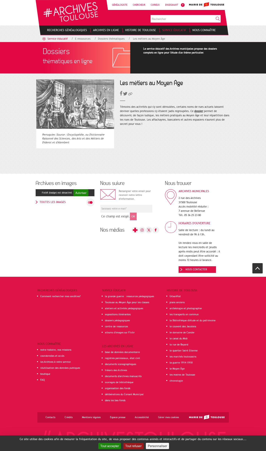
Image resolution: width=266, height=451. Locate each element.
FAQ (42, 380)
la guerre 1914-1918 (181, 362)
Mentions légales (91, 417)
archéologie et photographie (186, 308)
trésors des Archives (116, 370)
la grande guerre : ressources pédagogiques (129, 296)
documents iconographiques (120, 364)
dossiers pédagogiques (117, 320)
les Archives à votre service (55, 361)
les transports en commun (184, 314)
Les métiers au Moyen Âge (149, 38)
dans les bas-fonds (115, 400)
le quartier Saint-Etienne (184, 350)
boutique (45, 374)
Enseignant (171, 5)
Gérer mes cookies (168, 417)
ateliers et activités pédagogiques (124, 308)
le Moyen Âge (177, 368)
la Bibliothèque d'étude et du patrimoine (193, 320)
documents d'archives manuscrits (123, 376)
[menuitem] (67, 30)
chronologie (176, 380)
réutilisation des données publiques (60, 368)
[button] (130, 94)
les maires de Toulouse (182, 374)
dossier (198, 111)
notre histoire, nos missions (55, 349)
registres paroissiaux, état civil (122, 358)
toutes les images (53, 202)
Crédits (69, 417)
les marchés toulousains (183, 356)
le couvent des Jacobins (183, 326)
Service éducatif (58, 38)
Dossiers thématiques (111, 38)
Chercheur (139, 5)
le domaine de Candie (182, 332)
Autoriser (80, 193)
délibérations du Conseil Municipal (124, 394)
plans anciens (177, 302)
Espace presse (117, 417)
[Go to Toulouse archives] (70, 12)
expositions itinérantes (118, 314)
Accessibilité (142, 417)
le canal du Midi (179, 338)
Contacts (50, 417)
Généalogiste (119, 5)
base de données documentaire (122, 352)
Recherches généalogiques (57, 290)
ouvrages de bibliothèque (119, 382)
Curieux (155, 5)
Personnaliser (157, 446)
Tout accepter (109, 446)
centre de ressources (116, 326)
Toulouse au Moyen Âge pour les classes (127, 302)
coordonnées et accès (52, 355)
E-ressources (83, 38)
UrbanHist (175, 296)
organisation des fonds (117, 388)
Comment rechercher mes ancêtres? (60, 296)
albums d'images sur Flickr (120, 332)
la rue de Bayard (179, 344)
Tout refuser (133, 446)
